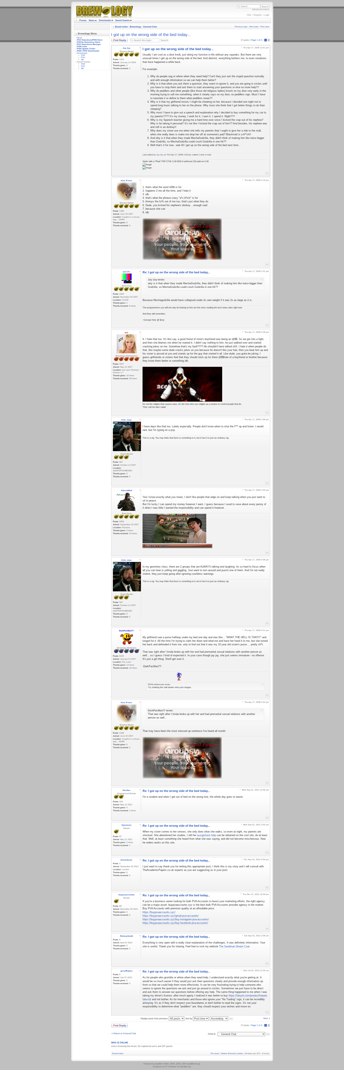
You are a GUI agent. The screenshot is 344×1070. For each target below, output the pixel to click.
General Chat (150, 26)
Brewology (135, 26)
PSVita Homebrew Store (88, 42)
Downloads (105, 20)
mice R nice (126, 180)
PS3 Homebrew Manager (89, 44)
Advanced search (260, 9)
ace (126, 332)
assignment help (206, 835)
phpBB (158, 1064)
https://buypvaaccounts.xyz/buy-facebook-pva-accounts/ (175, 922)
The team (214, 1053)
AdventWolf (126, 490)
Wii (82, 59)
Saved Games (122, 20)
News (92, 20)
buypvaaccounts (126, 895)
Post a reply (117, 39)
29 (130, 378)
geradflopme (126, 971)
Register (258, 15)
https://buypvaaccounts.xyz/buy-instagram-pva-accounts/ (176, 919)
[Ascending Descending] (222, 1018)
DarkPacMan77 (126, 631)
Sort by (189, 1018)
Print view (264, 26)
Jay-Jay (126, 48)
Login (266, 15)
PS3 (83, 57)
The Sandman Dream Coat (234, 946)
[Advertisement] (92, 132)
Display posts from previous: (155, 1018)
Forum (82, 20)
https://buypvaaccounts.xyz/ (159, 912)
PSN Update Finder (86, 49)
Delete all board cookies (232, 1053)
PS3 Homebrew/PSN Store (90, 40)
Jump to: (212, 1034)
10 (127, 375)
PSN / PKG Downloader (88, 51)
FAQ (249, 15)
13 (127, 665)
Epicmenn (126, 825)
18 (130, 668)
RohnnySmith (126, 936)
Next (265, 1018)
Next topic (254, 26)
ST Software (170, 1066)
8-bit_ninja (126, 420)
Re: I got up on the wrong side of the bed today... (176, 272)
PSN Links (82, 46)
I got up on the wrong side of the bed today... (151, 34)
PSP (83, 55)
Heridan (126, 790)
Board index (121, 26)
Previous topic (241, 26)
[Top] (267, 173)
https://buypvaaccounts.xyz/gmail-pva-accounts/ (171, 915)
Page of (256, 40)
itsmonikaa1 (126, 860)
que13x (126, 272)
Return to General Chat (124, 1033)
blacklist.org (185, 1066)
